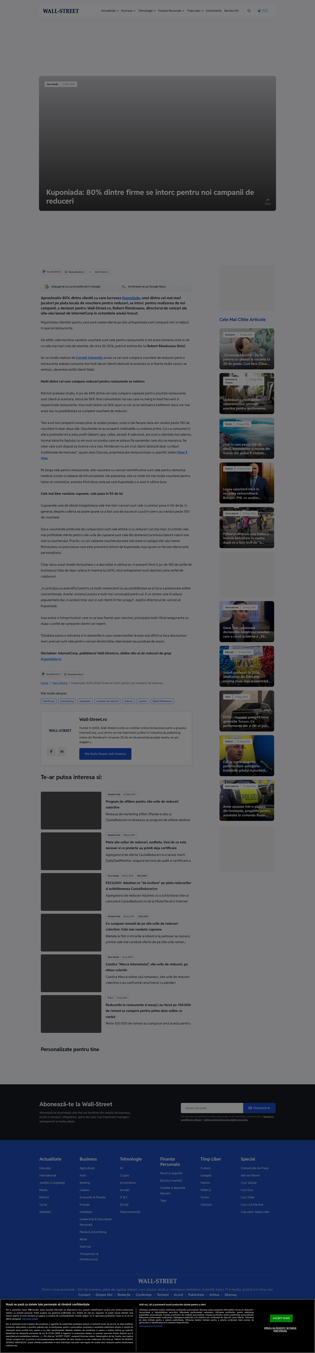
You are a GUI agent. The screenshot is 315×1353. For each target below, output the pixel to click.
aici (41, 1336)
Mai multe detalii (30, 1319)
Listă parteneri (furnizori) (150, 1326)
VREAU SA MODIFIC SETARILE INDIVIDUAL (280, 1330)
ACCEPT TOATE (281, 1318)
